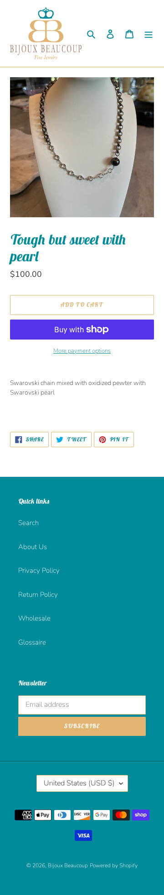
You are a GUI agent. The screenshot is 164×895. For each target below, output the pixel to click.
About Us (32, 546)
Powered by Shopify (114, 865)
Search (28, 522)
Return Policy (38, 594)
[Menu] (148, 33)
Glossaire (32, 642)
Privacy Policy (39, 570)
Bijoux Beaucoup (68, 865)
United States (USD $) (79, 783)
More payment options (82, 351)
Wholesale (34, 618)
